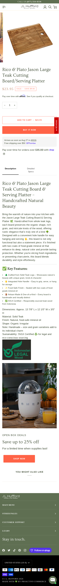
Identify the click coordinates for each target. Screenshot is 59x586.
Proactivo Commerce (34, 581)
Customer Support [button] (13, 522)
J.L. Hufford (11, 579)
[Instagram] (25, 550)
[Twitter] (9, 550)
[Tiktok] (14, 550)
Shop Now (19, 459)
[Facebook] (3, 550)
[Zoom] (9, 57)
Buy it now (29, 130)
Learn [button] (6, 531)
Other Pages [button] (9, 514)
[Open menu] (4, 6)
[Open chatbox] (53, 580)
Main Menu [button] (8, 505)
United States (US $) (16, 563)
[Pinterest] (19, 550)
